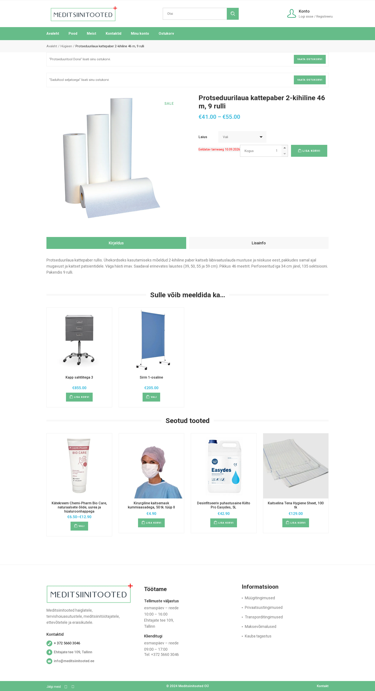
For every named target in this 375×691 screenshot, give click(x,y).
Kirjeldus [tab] (116, 243)
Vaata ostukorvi (309, 59)
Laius (203, 137)
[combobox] (242, 137)
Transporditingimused (264, 617)
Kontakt (323, 686)
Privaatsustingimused (264, 607)
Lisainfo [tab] (259, 243)
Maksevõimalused (260, 626)
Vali (154, 397)
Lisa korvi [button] (81, 397)
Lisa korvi (311, 150)
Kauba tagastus (258, 636)
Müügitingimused (260, 598)
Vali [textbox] (225, 137)
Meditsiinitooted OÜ (193, 686)
